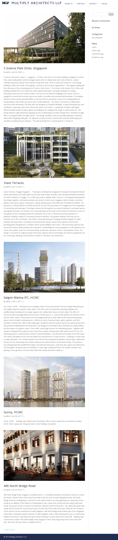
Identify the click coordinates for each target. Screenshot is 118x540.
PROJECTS (68, 4)
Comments (97, 54)
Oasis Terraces (14, 183)
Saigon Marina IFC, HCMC (21, 297)
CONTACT (93, 4)
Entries (96, 50)
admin (8, 72)
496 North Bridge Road (19, 486)
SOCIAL (104, 4)
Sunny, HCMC (13, 412)
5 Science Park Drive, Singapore (25, 68)
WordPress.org (97, 57)
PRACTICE (81, 4)
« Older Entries (9, 530)
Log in (94, 47)
